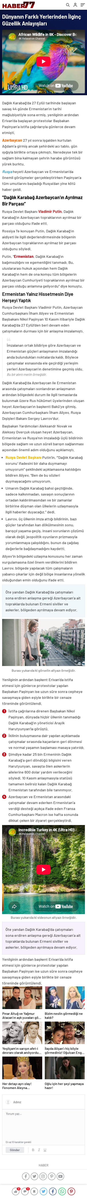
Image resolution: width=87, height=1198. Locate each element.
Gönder (15, 1150)
